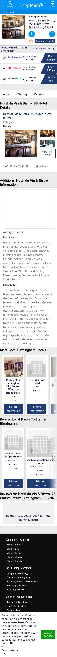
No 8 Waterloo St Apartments (13, 455)
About (7, 94)
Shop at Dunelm (14, 561)
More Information (13, 409)
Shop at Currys (14, 553)
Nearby (22, 94)
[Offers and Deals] (52, 34)
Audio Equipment (15, 589)
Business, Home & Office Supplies (23, 581)
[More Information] (31, 34)
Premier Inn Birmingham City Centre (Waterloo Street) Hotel (13, 386)
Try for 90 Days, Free (17, 602)
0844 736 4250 (18, 166)
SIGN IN (52, 7)
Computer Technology (17, 573)
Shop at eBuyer (14, 557)
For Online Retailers (16, 606)
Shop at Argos (14, 544)
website (43, 166)
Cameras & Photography (19, 577)
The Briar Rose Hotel (36, 381)
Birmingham (35, 28)
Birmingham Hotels (37, 16)
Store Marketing (14, 610)
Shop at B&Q (13, 548)
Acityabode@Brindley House (40, 461)
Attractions (8, 12)
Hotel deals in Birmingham (29, 58)
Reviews (39, 94)
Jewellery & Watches (16, 585)
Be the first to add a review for (28, 518)
